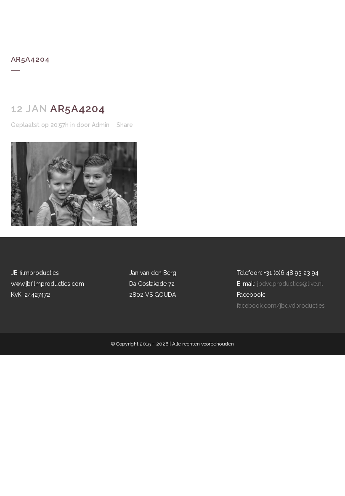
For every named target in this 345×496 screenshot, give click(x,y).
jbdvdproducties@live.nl (290, 283)
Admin (100, 124)
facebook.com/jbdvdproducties (281, 305)
